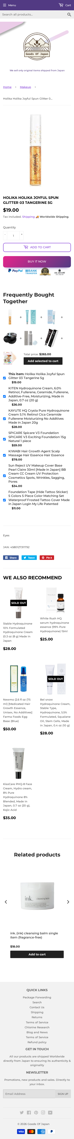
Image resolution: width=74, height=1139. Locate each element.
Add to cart (37, 954)
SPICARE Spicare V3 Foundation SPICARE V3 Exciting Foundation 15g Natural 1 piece (37, 437)
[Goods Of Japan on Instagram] (43, 1113)
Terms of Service (37, 1022)
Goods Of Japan (39, 1124)
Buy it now (37, 261)
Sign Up (63, 1093)
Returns (37, 1017)
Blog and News (37, 1032)
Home (7, 87)
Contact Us (37, 1007)
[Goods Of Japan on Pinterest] (36, 1113)
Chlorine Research (37, 1027)
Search (37, 1002)
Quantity (9, 227)
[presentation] (6, 901)
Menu (12, 5)
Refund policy (37, 1042)
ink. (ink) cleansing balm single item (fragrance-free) (34, 935)
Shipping (28, 216)
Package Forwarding (37, 997)
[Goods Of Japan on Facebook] (29, 1113)
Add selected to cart (43, 361)
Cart (68, 5)
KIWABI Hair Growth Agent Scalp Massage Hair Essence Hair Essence (36, 453)
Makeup (25, 87)
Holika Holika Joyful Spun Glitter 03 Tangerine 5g (36, 376)
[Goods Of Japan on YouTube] (50, 1113)
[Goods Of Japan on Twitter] (22, 1113)
